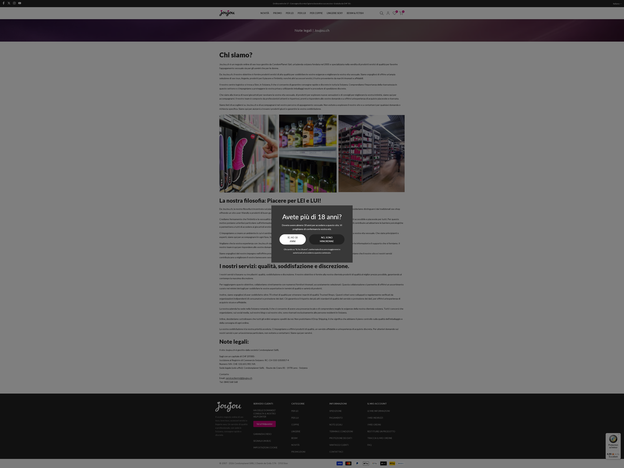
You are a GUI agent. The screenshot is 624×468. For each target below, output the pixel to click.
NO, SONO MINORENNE (327, 239)
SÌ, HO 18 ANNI (293, 239)
